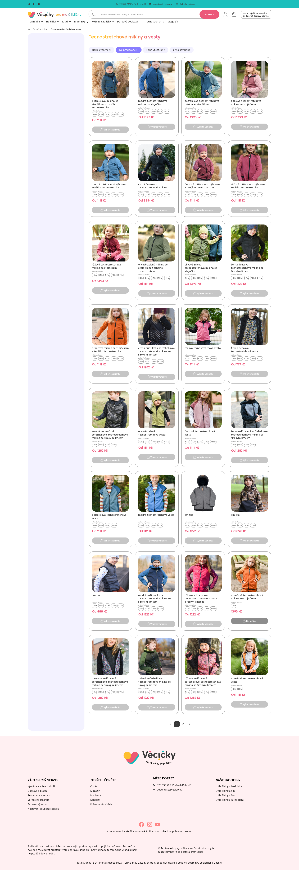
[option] (101, 50)
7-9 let (114, 114)
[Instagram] (150, 824)
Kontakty (95, 799)
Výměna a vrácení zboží (41, 786)
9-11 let (120, 114)
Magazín (95, 790)
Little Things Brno (226, 795)
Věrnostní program (38, 799)
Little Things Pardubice (229, 786)
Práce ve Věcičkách (101, 804)
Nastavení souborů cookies (43, 808)
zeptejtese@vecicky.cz (162, 4)
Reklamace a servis (39, 795)
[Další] (189, 724)
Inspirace (95, 795)
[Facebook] (141, 824)
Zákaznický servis (38, 804)
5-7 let (107, 114)
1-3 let (94, 114)
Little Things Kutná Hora (230, 799)
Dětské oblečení (40, 29)
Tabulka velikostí (187, 4)
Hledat (209, 14)
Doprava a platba (38, 790)
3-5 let (101, 114)
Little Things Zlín (225, 790)
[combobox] (154, 14)
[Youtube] (158, 824)
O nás (93, 786)
